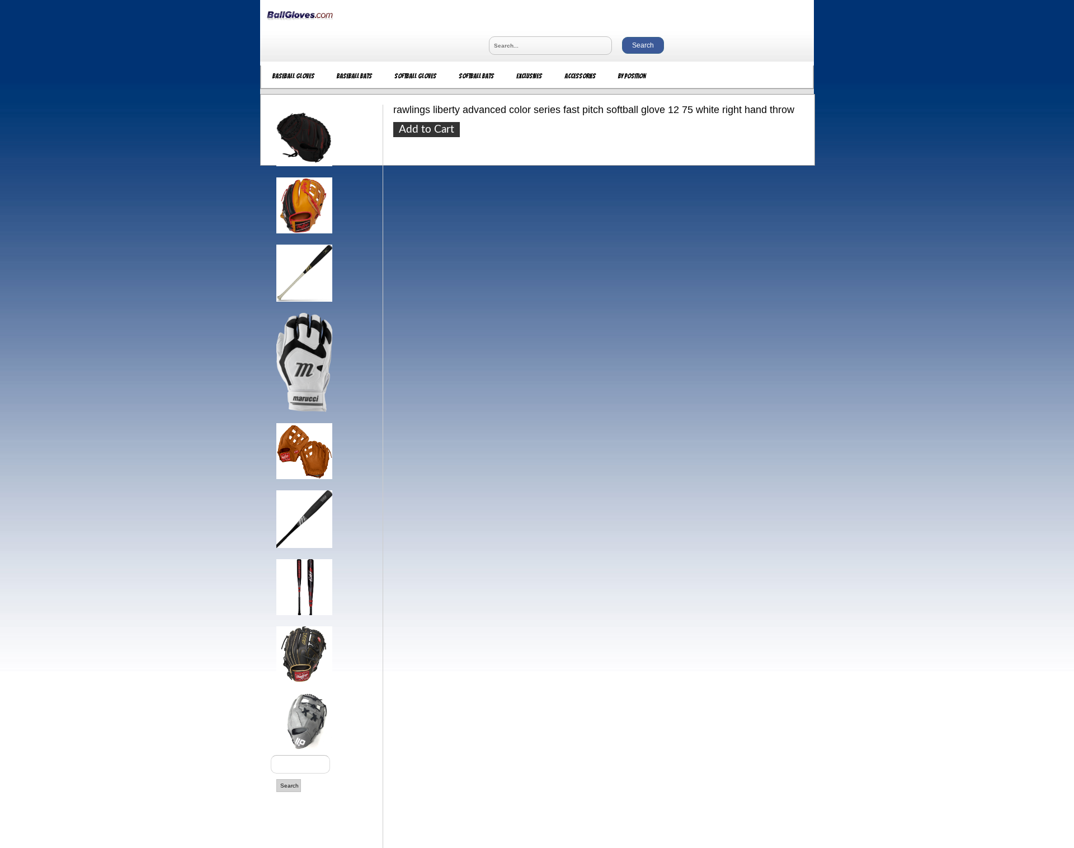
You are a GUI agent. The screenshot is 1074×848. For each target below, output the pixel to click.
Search (289, 786)
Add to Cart (426, 129)
